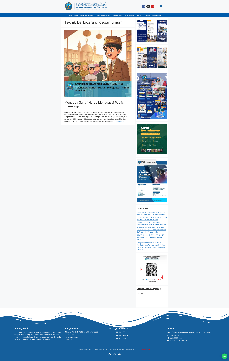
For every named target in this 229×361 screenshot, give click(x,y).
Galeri (139, 15)
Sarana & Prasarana (103, 15)
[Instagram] (148, 6)
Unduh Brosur (156, 15)
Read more (120, 121)
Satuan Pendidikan (86, 15)
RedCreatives (145, 349)
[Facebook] (143, 6)
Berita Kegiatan (130, 15)
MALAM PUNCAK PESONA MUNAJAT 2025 (81, 332)
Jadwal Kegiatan (71, 337)
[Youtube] (152, 6)
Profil (76, 15)
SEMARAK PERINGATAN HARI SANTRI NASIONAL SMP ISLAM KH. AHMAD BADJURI (150, 237)
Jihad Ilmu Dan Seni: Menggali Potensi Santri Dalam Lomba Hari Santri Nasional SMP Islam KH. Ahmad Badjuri (151, 230)
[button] (161, 6)
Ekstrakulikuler (117, 15)
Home (70, 15)
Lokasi (147, 15)
